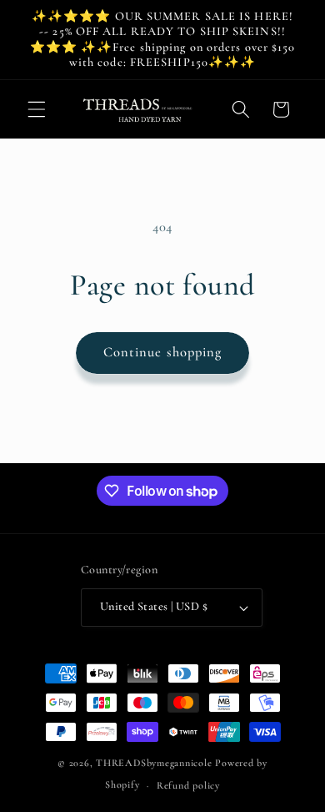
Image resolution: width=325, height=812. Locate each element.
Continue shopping (162, 352)
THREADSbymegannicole (154, 763)
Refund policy (188, 785)
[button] (37, 109)
